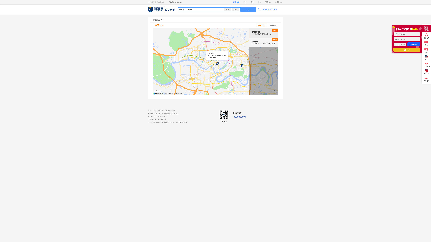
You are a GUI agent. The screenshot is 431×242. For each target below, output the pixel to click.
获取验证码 (414, 44)
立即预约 (407, 50)
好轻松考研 (236, 2)
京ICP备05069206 (181, 122)
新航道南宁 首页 (158, 19)
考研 (227, 10)
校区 (259, 2)
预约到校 (274, 30)
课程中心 (268, 2)
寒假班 (235, 10)
